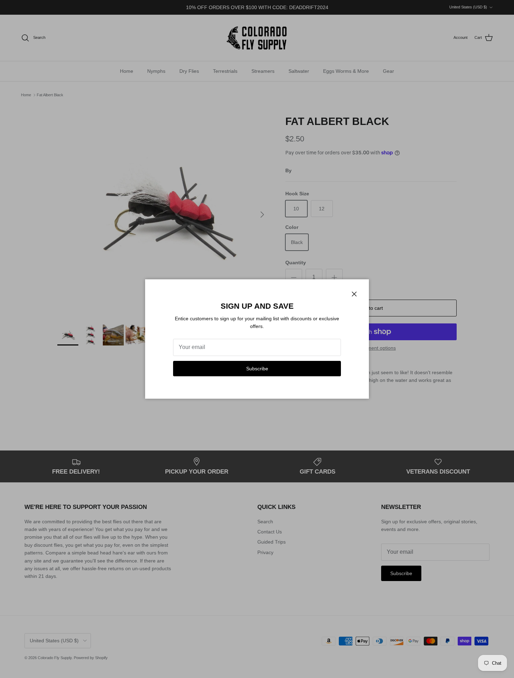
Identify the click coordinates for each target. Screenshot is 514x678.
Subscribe (257, 368)
